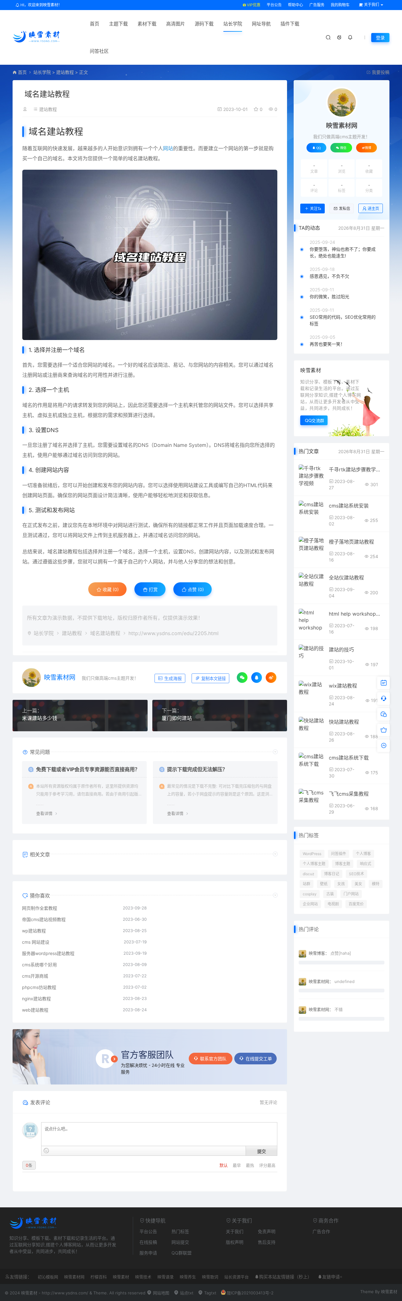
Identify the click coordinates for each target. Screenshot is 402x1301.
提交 (261, 1151)
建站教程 (65, 72)
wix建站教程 (343, 686)
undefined (344, 981)
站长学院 (232, 24)
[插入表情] (46, 1151)
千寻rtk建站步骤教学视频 (356, 469)
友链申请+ (332, 1277)
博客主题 (342, 863)
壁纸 (324, 883)
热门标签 (180, 1231)
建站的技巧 (341, 649)
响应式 (365, 863)
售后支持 (266, 1242)
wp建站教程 (34, 930)
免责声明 (266, 1231)
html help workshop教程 (356, 614)
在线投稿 (148, 1242)
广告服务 (316, 5)
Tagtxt (209, 1292)
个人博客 (363, 853)
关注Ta (315, 208)
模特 (375, 883)
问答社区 (99, 51)
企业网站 (310, 904)
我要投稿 (380, 72)
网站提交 (180, 1242)
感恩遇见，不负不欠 (329, 276)
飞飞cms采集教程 (349, 794)
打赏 (153, 589)
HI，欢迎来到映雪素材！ (40, 5)
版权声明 (234, 1242)
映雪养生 (188, 1276)
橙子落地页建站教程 (351, 542)
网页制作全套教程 (39, 908)
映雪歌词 (210, 1276)
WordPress (312, 853)
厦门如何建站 (177, 718)
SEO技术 (356, 873)
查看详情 (44, 813)
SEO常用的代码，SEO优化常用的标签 (343, 320)
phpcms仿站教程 (39, 987)
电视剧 (333, 904)
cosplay (310, 894)
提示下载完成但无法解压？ (197, 769)
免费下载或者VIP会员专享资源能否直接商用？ (88, 769)
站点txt (186, 1292)
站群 (306, 883)
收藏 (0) (110, 589)
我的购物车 (340, 5)
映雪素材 (121, 1276)
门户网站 (351, 894)
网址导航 (261, 24)
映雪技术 (143, 1276)
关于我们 (234, 1231)
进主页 (373, 208)
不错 (338, 1009)
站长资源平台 (236, 1276)
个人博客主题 (314, 863)
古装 (330, 894)
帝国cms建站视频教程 (44, 919)
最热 (250, 1165)
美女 (358, 883)
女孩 (341, 883)
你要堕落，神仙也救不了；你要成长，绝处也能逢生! (343, 252)
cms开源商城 (35, 976)
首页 (94, 24)
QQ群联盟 (181, 1252)
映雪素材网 (59, 677)
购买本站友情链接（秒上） (285, 1277)
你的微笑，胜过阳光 (329, 296)
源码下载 (204, 24)
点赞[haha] (340, 953)
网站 (168, 148)
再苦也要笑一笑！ (327, 344)
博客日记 (331, 873)
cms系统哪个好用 (39, 964)
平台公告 (274, 5)
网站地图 (160, 1292)
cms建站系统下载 (349, 758)
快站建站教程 (344, 722)
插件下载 (289, 24)
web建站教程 (35, 1010)
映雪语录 (165, 1276)
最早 (237, 1165)
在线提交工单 (259, 1058)
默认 (224, 1165)
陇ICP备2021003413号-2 (250, 1292)
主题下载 (118, 24)
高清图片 (175, 24)
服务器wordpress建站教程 (48, 953)
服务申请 (148, 1252)
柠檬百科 (98, 1276)
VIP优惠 (253, 5)
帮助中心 (295, 5)
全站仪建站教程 (346, 577)
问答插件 (338, 853)
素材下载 (147, 24)
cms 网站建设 (35, 942)
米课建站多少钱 (39, 718)
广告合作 (321, 1231)
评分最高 (267, 1165)
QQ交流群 (314, 420)
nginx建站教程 (36, 998)
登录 (380, 37)
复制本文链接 (213, 678)
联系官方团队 (214, 1058)
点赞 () (195, 589)
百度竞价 (356, 904)
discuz (308, 873)
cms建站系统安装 (349, 505)
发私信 (344, 208)
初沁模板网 (48, 1276)
